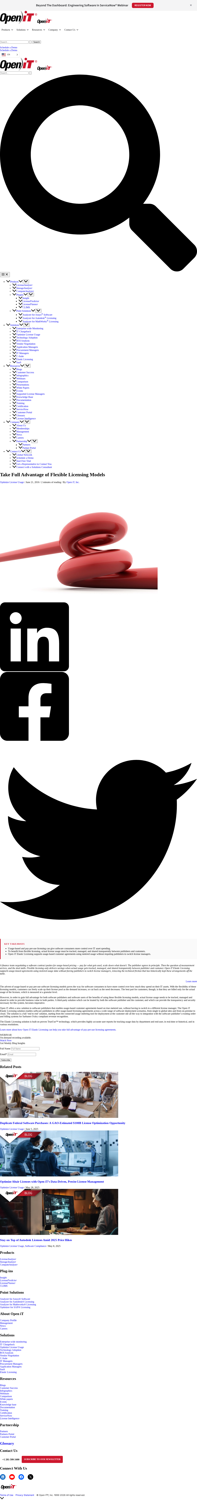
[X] (30, 1477)
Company (53, 29)
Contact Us (69, 29)
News (3, 1326)
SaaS (2, 1369)
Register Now (143, 5)
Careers (3, 1328)
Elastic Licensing (8, 1372)
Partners (4, 1431)
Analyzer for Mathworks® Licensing (18, 1304)
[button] (98, 47)
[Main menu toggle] (5, 274)
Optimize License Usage (12, 482)
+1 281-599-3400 (10, 1459)
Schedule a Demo (8, 50)
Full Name (5, 1048)
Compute (9, 1264)
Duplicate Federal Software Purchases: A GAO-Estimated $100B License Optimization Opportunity (63, 1123)
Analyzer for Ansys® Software (15, 1299)
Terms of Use (6, 1495)
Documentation (7, 1407)
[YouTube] (12, 1477)
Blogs (3, 1385)
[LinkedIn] (3, 1477)
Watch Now (6, 1040)
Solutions (21, 29)
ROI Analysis (6, 1352)
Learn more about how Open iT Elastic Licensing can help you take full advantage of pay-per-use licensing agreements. (58, 1029)
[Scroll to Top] (98, 1498)
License (8, 1259)
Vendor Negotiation (9, 1355)
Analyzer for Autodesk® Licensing (17, 1301)
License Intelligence (9, 1418)
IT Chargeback (7, 1344)
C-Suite (3, 1358)
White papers (6, 1399)
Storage (8, 1262)
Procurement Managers (11, 1364)
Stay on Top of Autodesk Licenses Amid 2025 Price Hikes (36, 1240)
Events (3, 1402)
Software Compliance (35, 1246)
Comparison (6, 1396)
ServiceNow (6, 1415)
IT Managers (6, 1361)
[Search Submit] (30, 42)
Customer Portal (8, 1437)
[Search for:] (16, 42)
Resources (37, 29)
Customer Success (9, 1388)
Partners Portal (7, 1434)
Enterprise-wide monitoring (13, 1341)
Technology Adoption (10, 1350)
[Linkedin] (98, 637)
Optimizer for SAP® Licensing (15, 1307)
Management (6, 1323)
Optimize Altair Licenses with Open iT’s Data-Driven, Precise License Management (52, 1181)
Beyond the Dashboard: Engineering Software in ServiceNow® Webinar (82, 5)
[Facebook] (98, 706)
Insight (3, 1277)
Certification (6, 1413)
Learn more (191, 981)
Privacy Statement (25, 1495)
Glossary (7, 1443)
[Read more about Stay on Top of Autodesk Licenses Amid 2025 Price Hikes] (59, 1234)
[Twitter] (98, 840)
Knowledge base (8, 1404)
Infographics (6, 1390)
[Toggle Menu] (26, 281)
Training (4, 1410)
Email (3, 1054)
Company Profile (8, 1320)
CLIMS (4, 1286)
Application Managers (11, 1366)
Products (6, 29)
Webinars (4, 1393)
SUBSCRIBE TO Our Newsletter (42, 1459)
